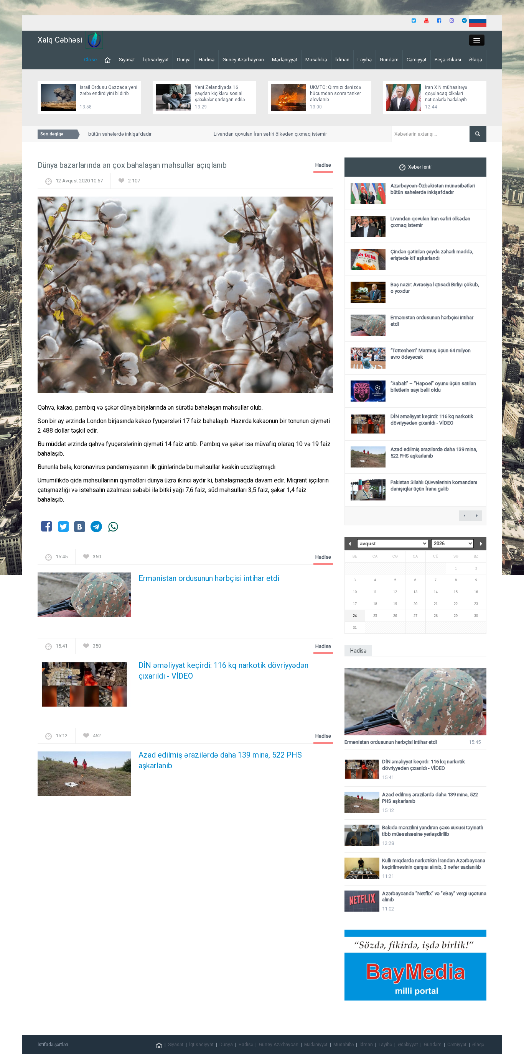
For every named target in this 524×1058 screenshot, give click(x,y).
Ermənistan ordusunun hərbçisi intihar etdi (208, 578)
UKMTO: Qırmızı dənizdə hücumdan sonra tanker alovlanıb (335, 93)
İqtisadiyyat (156, 59)
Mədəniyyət (284, 59)
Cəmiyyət (417, 59)
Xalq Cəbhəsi (60, 39)
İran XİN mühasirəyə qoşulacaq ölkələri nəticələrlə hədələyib (446, 93)
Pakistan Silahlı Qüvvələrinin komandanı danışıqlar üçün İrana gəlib (434, 485)
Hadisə (206, 59)
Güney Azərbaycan (243, 59)
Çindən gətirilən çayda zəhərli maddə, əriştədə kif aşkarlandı (432, 255)
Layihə (365, 59)
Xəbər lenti (420, 167)
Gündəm (389, 59)
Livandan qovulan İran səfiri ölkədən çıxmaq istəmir (259, 134)
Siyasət (127, 59)
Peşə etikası (448, 59)
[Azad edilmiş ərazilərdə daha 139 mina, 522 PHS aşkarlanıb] (84, 775)
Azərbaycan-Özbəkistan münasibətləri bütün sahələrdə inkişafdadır (433, 189)
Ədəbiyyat (408, 1044)
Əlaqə (475, 59)
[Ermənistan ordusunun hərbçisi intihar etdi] (84, 597)
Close (90, 59)
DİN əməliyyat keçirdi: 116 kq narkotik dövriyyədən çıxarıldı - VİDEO (223, 671)
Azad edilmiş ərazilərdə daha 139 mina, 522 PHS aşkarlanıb (220, 760)
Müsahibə (316, 59)
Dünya (184, 59)
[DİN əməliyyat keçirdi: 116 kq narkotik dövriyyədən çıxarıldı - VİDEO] (84, 686)
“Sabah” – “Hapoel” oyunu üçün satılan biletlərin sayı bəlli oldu (433, 387)
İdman (342, 59)
